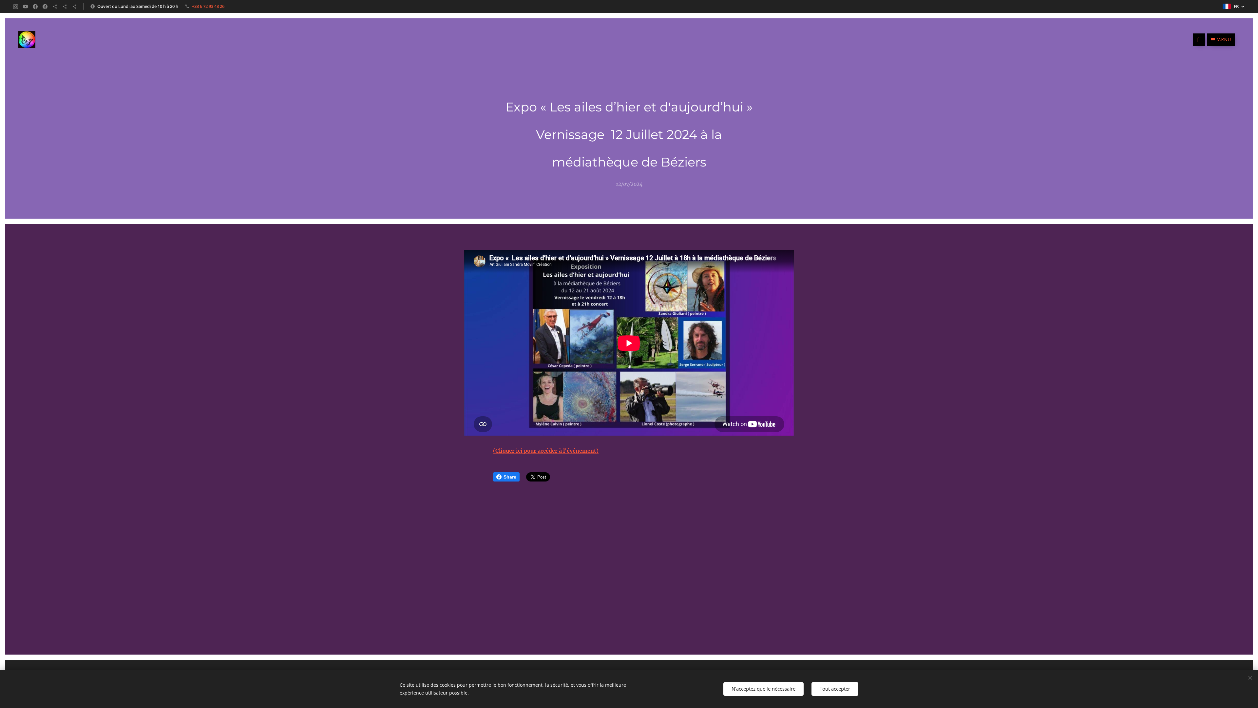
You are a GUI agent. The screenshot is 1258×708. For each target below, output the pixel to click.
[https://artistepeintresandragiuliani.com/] (74, 6)
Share (510, 477)
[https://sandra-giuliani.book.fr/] (65, 6)
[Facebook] (35, 6)
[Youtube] (25, 6)
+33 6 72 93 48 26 (208, 6)
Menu (1223, 40)
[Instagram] (15, 6)
